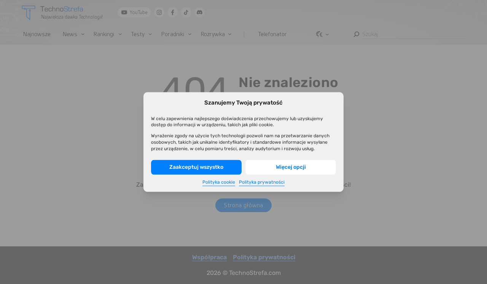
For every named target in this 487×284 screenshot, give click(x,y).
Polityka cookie (218, 182)
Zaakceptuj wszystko (196, 167)
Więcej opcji (291, 167)
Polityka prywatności (262, 182)
